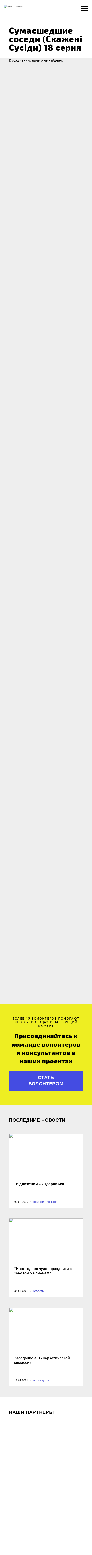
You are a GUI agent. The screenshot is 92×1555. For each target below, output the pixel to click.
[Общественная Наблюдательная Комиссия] (46, 1539)
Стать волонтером (46, 1080)
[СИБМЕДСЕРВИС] (46, 1437)
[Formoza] (46, 1488)
